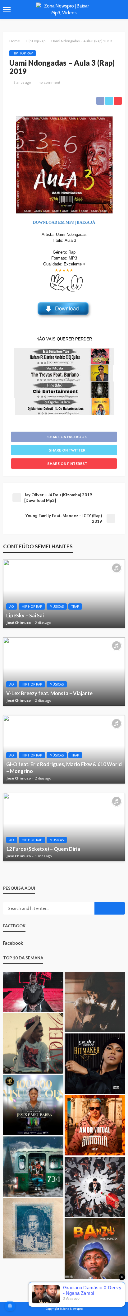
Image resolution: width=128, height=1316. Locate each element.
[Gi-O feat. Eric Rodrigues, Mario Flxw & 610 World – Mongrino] (64, 749)
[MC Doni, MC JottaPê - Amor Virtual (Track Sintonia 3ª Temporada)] (95, 1125)
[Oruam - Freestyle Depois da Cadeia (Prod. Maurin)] (33, 1043)
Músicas (57, 606)
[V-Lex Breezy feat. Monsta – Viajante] (64, 671)
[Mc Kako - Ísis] (33, 1166)
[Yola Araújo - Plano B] (95, 1063)
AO (11, 606)
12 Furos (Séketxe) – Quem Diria (43, 849)
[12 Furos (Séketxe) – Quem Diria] (64, 827)
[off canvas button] (7, 9)
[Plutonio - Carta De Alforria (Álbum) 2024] (33, 1228)
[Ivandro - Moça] (95, 1002)
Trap (75, 606)
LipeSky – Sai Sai (25, 615)
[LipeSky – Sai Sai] (64, 594)
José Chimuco (19, 623)
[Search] (119, 9)
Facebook (14, 925)
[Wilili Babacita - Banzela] (95, 1248)
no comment (49, 82)
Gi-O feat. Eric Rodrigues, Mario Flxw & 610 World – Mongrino (64, 767)
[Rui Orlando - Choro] (95, 1187)
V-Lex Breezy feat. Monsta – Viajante (49, 693)
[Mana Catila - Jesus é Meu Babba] (33, 1105)
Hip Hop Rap (22, 53)
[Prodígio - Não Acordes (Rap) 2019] (33, 992)
